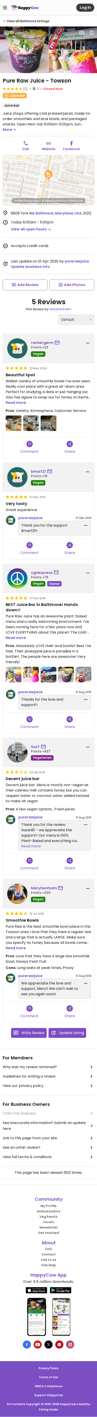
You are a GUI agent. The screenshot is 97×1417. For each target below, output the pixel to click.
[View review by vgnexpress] (17, 578)
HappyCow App (48, 1275)
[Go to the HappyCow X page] (48, 1344)
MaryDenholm (60, 309)
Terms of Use (48, 1377)
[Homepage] (25, 7)
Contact (49, 1254)
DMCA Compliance (48, 1386)
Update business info (30, 266)
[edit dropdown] (85, 525)
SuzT (35, 746)
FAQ (48, 1249)
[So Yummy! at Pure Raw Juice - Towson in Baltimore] (66, 674)
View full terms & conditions (27, 1156)
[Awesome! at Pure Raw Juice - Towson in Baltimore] (83, 674)
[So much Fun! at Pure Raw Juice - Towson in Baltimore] (13, 674)
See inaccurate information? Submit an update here (44, 1125)
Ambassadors (48, 1211)
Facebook (71, 149)
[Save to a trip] (81, 32)
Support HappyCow (48, 1395)
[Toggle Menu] (5, 8)
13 (12, 32)
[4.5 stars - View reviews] (12, 89)
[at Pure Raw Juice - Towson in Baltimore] (13, 423)
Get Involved (48, 1233)
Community (48, 1199)
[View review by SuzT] (17, 752)
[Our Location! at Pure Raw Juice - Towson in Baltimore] (48, 674)
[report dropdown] (87, 343)
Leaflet (18, 201)
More (7, 129)
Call (25, 149)
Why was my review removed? (30, 1066)
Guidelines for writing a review (29, 1076)
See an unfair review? (21, 1147)
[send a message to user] (58, 343)
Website (48, 149)
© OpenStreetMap (54, 201)
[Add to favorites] (91, 32)
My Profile (48, 1206)
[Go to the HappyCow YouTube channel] (38, 1344)
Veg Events (48, 1216)
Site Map (48, 1265)
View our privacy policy (23, 1085)
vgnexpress (42, 572)
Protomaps (32, 201)
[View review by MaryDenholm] (17, 894)
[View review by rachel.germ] (17, 348)
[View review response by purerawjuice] (11, 520)
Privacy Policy (48, 1368)
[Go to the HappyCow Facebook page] (27, 1344)
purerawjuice (77, 261)
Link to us (48, 1259)
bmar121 (38, 471)
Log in (85, 7)
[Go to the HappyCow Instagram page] (70, 1344)
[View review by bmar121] (17, 477)
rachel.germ (42, 342)
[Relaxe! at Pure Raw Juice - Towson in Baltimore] (31, 674)
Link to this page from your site (30, 1138)
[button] (48, 175)
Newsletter (48, 1227)
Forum (48, 1222)
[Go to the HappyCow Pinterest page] (59, 1344)
